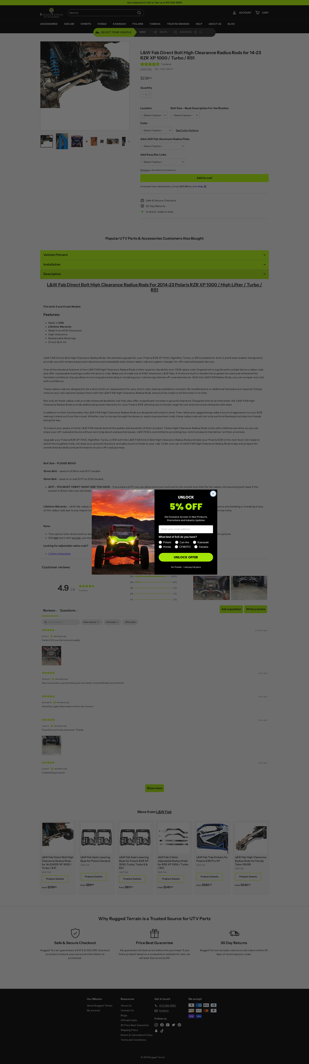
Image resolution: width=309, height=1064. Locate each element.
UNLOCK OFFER (186, 557)
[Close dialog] (213, 493)
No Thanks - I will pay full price (186, 567)
